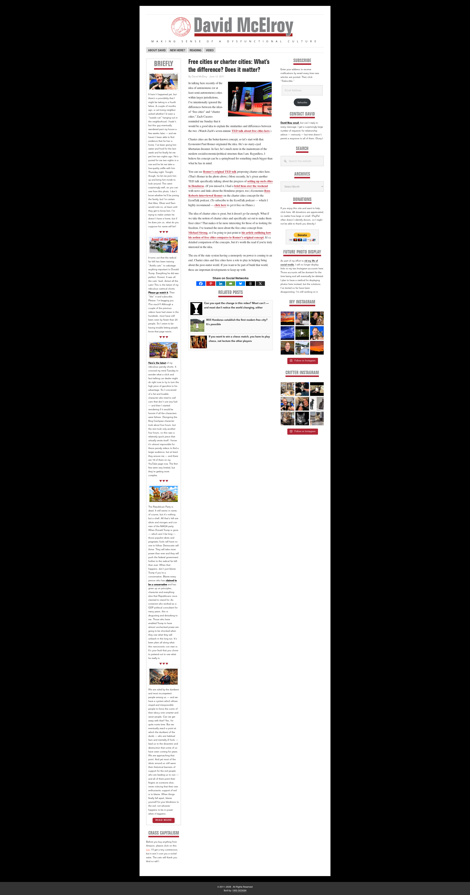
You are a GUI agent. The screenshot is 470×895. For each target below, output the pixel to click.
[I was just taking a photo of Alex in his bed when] (287, 418)
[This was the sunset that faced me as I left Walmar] (317, 348)
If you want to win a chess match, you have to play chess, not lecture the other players (239, 339)
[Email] (230, 283)
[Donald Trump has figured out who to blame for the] (302, 348)
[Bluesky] (240, 283)
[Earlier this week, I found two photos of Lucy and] (317, 318)
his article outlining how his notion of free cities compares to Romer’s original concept (229, 234)
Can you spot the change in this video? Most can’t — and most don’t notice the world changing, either (236, 305)
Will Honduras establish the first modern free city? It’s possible (236, 322)
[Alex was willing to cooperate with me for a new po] (317, 333)
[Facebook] (200, 283)
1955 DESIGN (239, 890)
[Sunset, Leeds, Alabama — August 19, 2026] (287, 318)
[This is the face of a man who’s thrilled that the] (287, 348)
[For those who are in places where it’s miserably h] (302, 333)
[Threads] (250, 283)
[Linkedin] (220, 283)
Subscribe (302, 102)
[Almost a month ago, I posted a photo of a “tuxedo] (302, 404)
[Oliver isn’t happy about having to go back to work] (287, 389)
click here (220, 205)
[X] (260, 283)
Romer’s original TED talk (219, 171)
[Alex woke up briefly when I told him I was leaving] (317, 418)
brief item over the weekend (251, 186)
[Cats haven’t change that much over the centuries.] (317, 404)
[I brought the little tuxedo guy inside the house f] (287, 404)
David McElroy (235, 29)
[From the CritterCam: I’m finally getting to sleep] (302, 418)
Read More (164, 820)
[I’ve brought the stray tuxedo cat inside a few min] (317, 389)
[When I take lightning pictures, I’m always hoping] (287, 333)
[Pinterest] (210, 283)
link (148, 850)
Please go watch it (158, 293)
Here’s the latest (157, 363)
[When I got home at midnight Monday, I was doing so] (302, 318)
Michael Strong (197, 232)
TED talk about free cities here (251, 131)
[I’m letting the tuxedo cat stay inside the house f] (302, 389)
